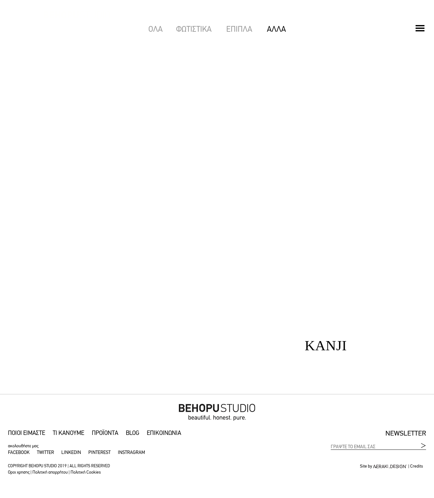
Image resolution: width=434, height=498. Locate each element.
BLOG (132, 433)
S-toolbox (108, 118)
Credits (416, 466)
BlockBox (325, 118)
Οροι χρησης (19, 472)
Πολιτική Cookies (86, 472)
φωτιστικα (195, 30)
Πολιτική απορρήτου (50, 472)
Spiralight (108, 276)
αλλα (276, 30)
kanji (325, 276)
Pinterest (99, 452)
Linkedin (71, 452)
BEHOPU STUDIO (15, 51)
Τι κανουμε (68, 433)
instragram (131, 452)
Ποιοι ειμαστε (26, 433)
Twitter (45, 452)
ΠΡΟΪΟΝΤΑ (105, 433)
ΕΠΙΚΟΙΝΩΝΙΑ (164, 433)
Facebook (19, 452)
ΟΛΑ (155, 30)
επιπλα (240, 30)
